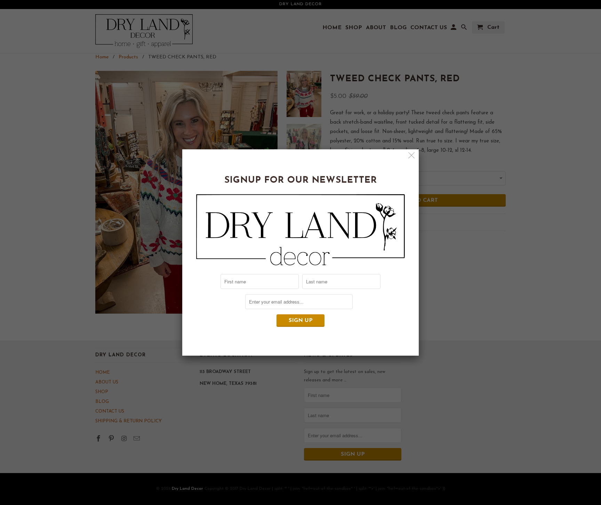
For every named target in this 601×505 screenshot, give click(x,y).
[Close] (412, 156)
